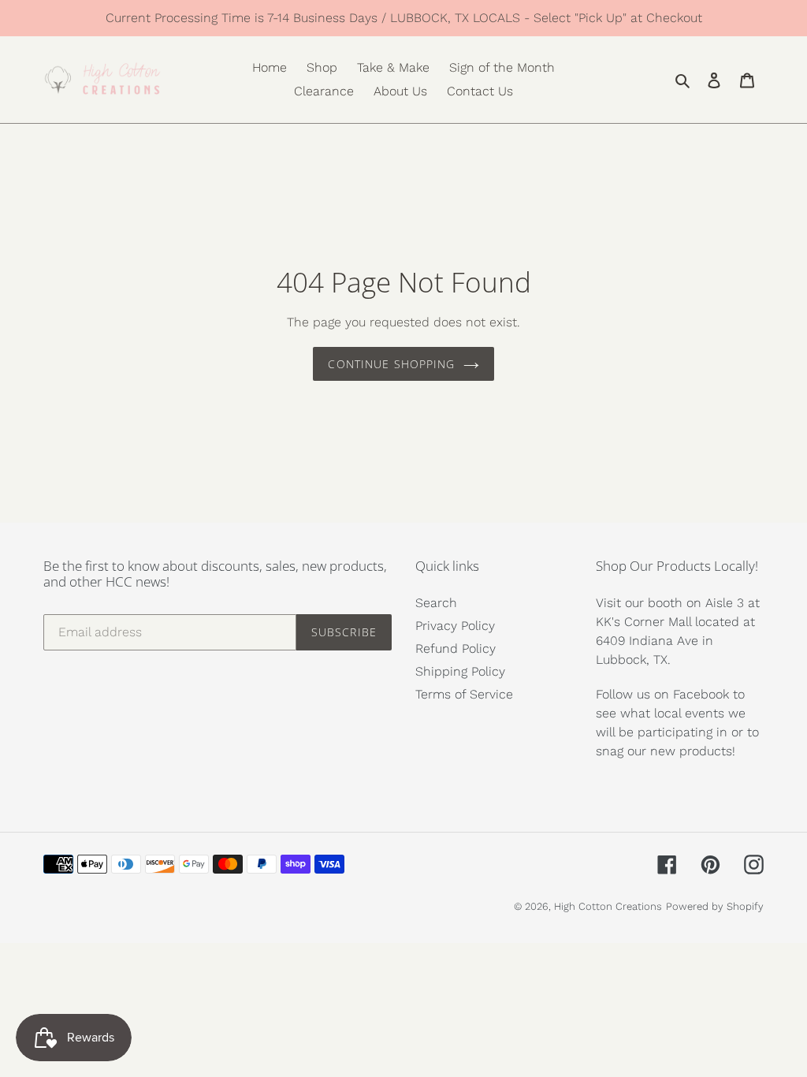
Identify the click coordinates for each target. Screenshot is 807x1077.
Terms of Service (464, 694)
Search (436, 602)
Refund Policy (455, 648)
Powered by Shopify (715, 906)
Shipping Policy (460, 671)
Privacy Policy (455, 625)
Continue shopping (391, 363)
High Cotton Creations (608, 906)
